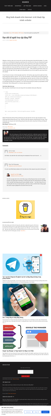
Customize (28, 412)
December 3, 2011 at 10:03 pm (15, 152)
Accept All (45, 412)
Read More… (23, 230)
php (14, 128)
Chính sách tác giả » (12, 393)
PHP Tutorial (10, 126)
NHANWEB (25, 2)
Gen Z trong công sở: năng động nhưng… (13, 317)
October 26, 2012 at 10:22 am (15, 166)
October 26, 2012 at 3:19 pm (17, 176)
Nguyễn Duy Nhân (15, 174)
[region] (25, 411)
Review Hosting (16, 379)
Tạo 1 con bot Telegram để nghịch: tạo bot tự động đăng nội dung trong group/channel (22, 277)
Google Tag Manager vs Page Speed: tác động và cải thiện (18, 351)
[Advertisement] (25, 26)
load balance (10, 128)
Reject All (37, 412)
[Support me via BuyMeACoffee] (25, 218)
